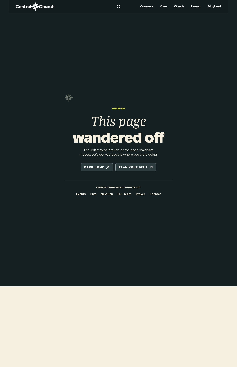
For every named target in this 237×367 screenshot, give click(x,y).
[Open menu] (118, 6)
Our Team (124, 194)
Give (93, 194)
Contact (155, 194)
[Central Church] (35, 6)
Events (81, 194)
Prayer (140, 194)
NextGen (107, 194)
